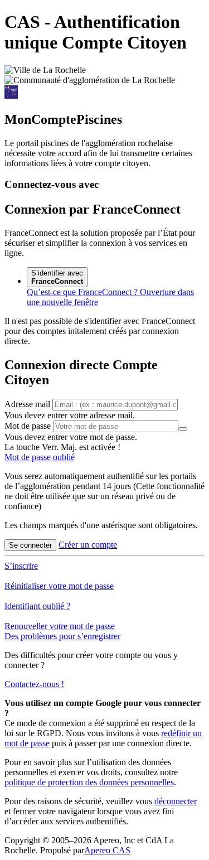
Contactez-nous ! (34, 684)
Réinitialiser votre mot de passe (59, 586)
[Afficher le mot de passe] (182, 429)
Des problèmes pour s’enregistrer (62, 636)
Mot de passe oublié (39, 457)
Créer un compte (88, 544)
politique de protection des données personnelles (89, 782)
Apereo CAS (107, 850)
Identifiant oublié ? (37, 606)
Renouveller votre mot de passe (59, 626)
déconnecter (175, 801)
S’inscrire (21, 566)
